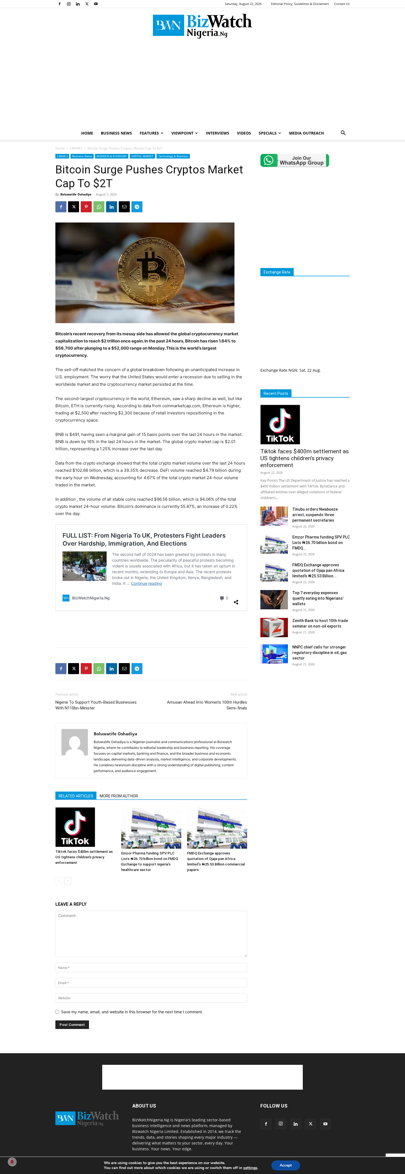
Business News (82, 156)
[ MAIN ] (76, 148)
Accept (286, 1165)
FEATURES (149, 133)
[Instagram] (68, 4)
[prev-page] (58, 880)
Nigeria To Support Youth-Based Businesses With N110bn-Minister (96, 705)
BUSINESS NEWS (116, 133)
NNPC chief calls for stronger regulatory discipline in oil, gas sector (319, 652)
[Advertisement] (202, 85)
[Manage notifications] (12, 1161)
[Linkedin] (78, 4)
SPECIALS (268, 133)
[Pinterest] (86, 206)
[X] (87, 4)
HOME (87, 133)
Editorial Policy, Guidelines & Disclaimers (300, 4)
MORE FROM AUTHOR (119, 796)
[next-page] (67, 880)
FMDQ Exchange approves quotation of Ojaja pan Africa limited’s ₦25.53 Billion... (318, 570)
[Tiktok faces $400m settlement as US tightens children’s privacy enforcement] (85, 827)
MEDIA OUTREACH (306, 133)
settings (250, 1167)
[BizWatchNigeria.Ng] (202, 26)
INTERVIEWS (217, 133)
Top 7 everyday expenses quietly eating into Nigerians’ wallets (318, 598)
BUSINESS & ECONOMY (112, 156)
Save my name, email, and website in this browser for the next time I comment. (132, 1011)
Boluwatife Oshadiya (75, 194)
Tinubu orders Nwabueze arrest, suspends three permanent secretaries (315, 514)
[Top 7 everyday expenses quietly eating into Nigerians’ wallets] (274, 599)
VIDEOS (244, 133)
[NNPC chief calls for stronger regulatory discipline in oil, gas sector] (274, 654)
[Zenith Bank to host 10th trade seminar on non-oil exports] (274, 627)
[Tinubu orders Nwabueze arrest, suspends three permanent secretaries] (274, 516)
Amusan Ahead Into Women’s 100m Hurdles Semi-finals (207, 705)
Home (60, 148)
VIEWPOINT (182, 133)
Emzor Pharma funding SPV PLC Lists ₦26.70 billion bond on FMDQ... (321, 542)
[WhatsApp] (98, 206)
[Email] (124, 206)
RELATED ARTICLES (76, 796)
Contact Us (342, 4)
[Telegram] (136, 206)
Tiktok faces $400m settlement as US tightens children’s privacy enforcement (84, 857)
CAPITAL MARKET (142, 156)
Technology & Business (173, 156)
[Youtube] (96, 4)
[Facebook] (59, 4)
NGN (292, 370)
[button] (343, 133)
